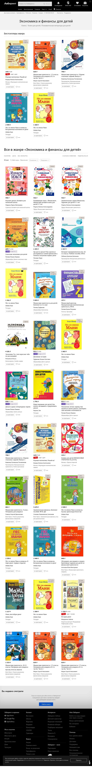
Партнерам (52, 748)
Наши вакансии (53, 751)
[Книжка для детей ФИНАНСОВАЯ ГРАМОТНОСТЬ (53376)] (72, 453)
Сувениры (29, 733)
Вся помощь (73, 750)
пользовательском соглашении (34, 760)
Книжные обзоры (54, 724)
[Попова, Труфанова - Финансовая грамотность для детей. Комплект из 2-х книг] (44, 298)
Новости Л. (52, 733)
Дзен (6, 744)
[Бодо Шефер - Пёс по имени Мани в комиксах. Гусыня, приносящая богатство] (72, 504)
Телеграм (7, 747)
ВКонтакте (8, 733)
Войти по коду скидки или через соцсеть (77, 717)
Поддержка (67, 13)
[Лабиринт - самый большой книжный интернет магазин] (10, 3)
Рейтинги (28, 13)
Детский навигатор (54, 719)
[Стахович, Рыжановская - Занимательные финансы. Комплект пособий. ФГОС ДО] (41, 504)
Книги (20, 9)
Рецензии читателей (55, 722)
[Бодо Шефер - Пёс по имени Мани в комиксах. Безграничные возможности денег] (16, 122)
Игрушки (29, 724)
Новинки (34, 13)
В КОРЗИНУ (10, 87)
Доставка (72, 741)
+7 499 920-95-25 (49, 13)
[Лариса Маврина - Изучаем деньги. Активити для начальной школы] (16, 195)
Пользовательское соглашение (75, 754)
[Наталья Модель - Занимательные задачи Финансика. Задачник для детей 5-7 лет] (71, 195)
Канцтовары (30, 727)
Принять (78, 760)
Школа (28, 719)
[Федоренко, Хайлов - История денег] (72, 609)
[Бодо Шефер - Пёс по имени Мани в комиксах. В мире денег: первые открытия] (16, 556)
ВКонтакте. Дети (10, 736)
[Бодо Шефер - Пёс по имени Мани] (43, 122)
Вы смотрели (74, 724)
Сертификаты (20, 13)
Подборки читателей (55, 727)
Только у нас (30, 754)
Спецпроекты (52, 739)
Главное (37, 9)
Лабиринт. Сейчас (54, 716)
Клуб (50, 9)
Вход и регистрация (76, 721)
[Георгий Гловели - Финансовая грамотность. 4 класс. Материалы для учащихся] (16, 504)
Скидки (40, 13)
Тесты (50, 730)
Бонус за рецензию (33, 748)
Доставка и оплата (9, 13)
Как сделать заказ (75, 736)
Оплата (71, 739)
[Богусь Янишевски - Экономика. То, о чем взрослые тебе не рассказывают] (16, 349)
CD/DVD (29, 730)
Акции (28, 742)
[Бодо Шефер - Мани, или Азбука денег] (14, 609)
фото (26, 42)
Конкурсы (51, 736)
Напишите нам (74, 747)
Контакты (60, 13)
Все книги (29, 716)
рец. (25, 41)
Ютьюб (6, 739)
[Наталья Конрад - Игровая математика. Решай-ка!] (16, 69)
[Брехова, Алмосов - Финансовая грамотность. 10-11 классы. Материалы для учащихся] (16, 660)
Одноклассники (10, 742)
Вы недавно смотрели (12, 691)
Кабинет (72, 726)
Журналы (29, 722)
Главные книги (31, 745)
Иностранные (28, 9)
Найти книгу (46, 704)
